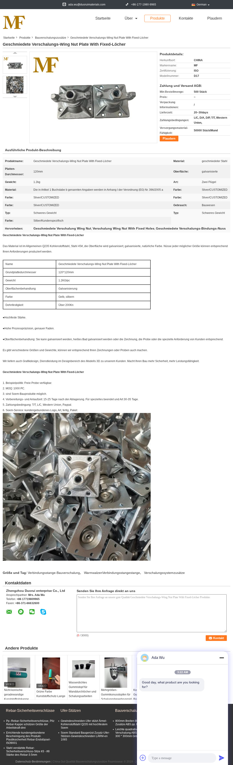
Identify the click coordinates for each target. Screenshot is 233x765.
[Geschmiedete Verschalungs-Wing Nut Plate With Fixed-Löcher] (15, 65)
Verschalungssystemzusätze (164, 573)
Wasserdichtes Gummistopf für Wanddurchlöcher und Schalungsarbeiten (82, 689)
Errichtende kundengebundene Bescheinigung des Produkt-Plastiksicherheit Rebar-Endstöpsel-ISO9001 (28, 738)
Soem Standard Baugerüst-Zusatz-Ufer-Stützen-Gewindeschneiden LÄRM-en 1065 (85, 736)
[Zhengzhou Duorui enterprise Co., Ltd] (14, 22)
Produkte (157, 18)
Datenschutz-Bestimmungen (33, 761)
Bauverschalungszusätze (50, 37)
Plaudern (214, 18)
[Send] (221, 758)
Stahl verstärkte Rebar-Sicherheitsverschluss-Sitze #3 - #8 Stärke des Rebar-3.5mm (28, 751)
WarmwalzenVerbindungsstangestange (112, 573)
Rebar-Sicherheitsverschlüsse (30, 710)
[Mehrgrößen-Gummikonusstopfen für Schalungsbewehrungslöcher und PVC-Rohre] (116, 673)
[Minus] (221, 657)
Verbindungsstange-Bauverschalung (54, 573)
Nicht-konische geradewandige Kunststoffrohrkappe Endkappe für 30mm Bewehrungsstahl (16, 699)
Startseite (103, 18)
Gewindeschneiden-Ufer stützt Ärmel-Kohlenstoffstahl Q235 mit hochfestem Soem (84, 724)
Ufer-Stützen (71, 710)
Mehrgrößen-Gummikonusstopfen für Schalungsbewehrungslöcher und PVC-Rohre (116, 696)
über (129, 18)
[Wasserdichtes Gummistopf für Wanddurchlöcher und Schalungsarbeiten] (83, 669)
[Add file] (143, 758)
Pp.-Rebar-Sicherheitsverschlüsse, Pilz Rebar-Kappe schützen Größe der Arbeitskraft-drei (30, 724)
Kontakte (186, 18)
